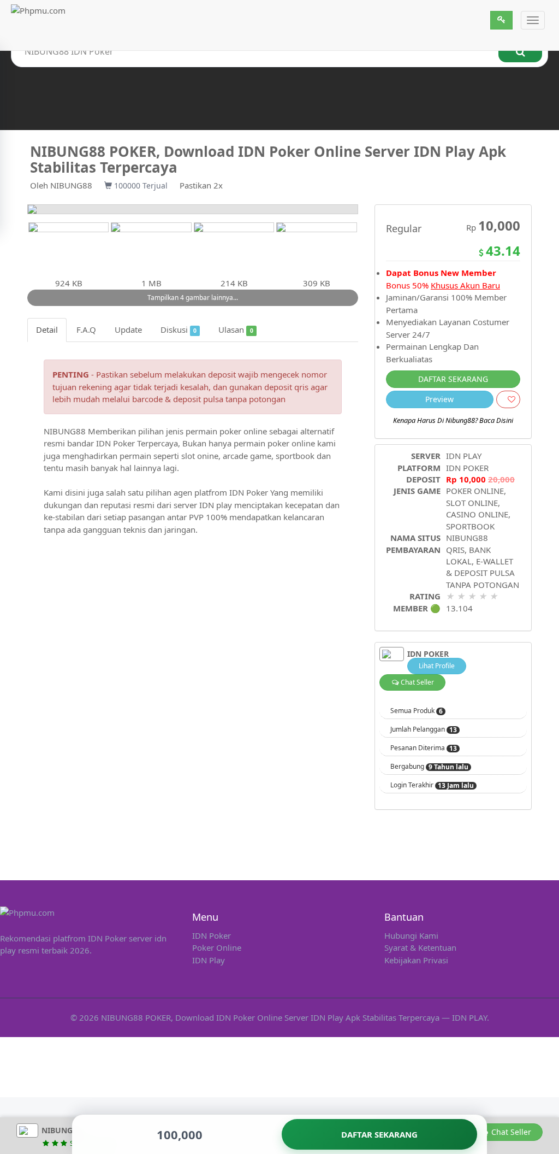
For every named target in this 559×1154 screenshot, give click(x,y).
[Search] (520, 51)
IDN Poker (211, 935)
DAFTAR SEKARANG (453, 379)
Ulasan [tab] (235, 329)
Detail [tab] (47, 329)
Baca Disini (496, 420)
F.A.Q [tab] (86, 329)
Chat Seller (416, 682)
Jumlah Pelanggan (423, 729)
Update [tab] (128, 329)
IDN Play (208, 960)
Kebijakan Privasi (416, 960)
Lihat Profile (437, 665)
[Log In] (501, 20)
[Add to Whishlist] (508, 399)
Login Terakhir (432, 785)
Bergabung (429, 767)
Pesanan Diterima (423, 748)
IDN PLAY (463, 455)
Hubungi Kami (411, 935)
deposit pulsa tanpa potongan (229, 398)
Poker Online (216, 947)
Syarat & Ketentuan (420, 947)
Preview (439, 399)
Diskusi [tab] (178, 329)
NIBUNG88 (71, 185)
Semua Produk (416, 711)
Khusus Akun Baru (465, 285)
